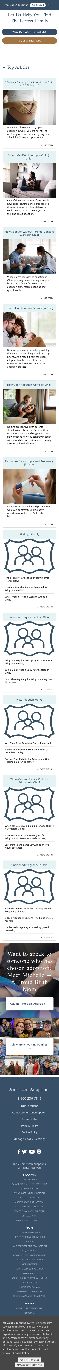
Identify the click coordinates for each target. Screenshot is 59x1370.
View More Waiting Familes (30, 1044)
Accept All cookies (29, 1360)
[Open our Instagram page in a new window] (39, 1151)
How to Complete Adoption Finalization (29, 1271)
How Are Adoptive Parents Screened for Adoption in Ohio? (26, 589)
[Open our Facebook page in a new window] (19, 1151)
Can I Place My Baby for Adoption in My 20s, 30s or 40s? (28, 681)
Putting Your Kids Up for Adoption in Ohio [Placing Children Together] (27, 760)
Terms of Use (29, 1119)
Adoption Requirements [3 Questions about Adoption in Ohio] (28, 662)
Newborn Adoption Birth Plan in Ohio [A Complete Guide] (26, 751)
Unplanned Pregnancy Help (29, 1220)
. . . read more (46, 144)
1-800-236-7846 (29, 1098)
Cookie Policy (29, 1132)
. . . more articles (44, 606)
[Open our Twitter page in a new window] (24, 1151)
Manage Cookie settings (29, 1365)
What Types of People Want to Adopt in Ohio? (26, 598)
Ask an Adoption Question (27, 1003)
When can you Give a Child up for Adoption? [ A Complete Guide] (29, 827)
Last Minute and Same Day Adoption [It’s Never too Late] (27, 846)
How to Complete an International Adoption (29, 1289)
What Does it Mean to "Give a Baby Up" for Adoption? (29, 1186)
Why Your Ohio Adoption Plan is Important (28, 742)
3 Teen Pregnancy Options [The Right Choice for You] (29, 919)
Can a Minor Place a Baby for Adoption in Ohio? (27, 671)
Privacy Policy (29, 1125)
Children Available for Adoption (29, 1296)
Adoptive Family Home (29, 1232)
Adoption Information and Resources (29, 1310)
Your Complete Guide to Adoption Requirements (29, 1248)
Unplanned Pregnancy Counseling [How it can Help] (27, 929)
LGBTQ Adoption (29, 1264)
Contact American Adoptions (29, 1112)
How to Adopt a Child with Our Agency (29, 1239)
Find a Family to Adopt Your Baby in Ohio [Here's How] (27, 579)
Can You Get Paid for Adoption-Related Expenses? (29, 1195)
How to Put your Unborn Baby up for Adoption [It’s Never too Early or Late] (25, 837)
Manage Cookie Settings (29, 1139)
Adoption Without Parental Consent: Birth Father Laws (29, 1204)
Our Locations (29, 1106)
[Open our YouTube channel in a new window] (32, 1151)
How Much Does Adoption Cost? (29, 1255)
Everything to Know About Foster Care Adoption (29, 1280)
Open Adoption (29, 1215)
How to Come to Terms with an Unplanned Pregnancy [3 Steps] (28, 910)
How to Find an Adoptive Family (29, 1211)
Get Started (37, 5)
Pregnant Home (29, 1179)
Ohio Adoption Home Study (29, 1259)
